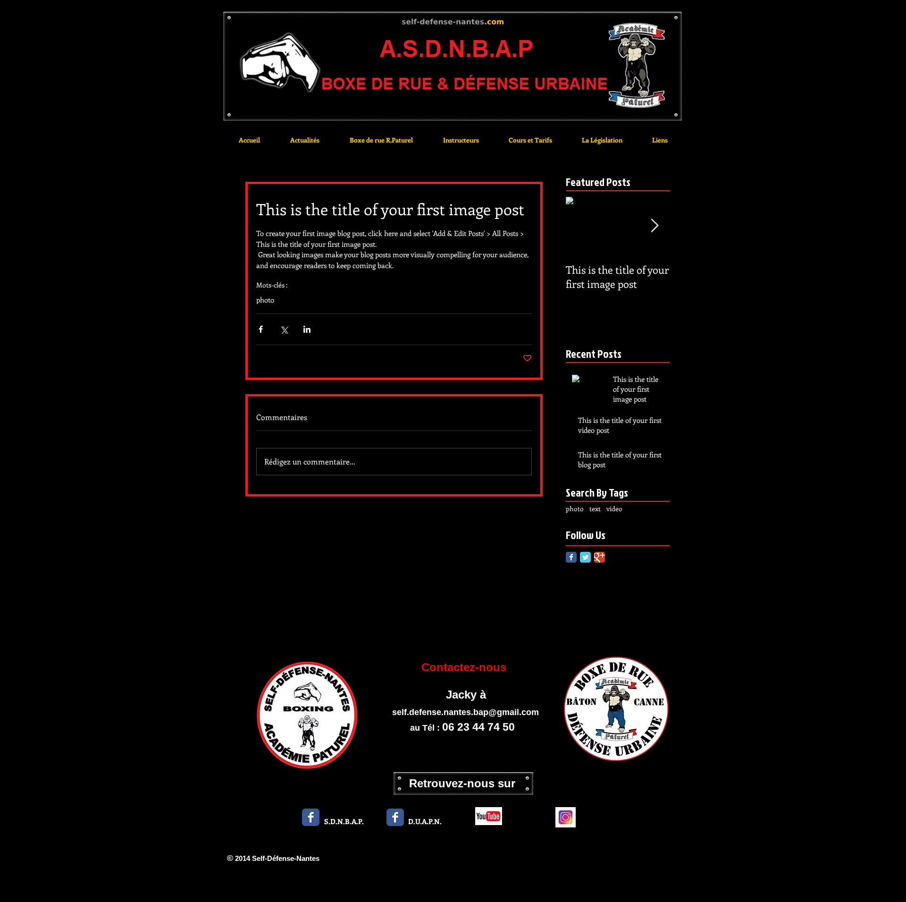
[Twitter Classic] (585, 557)
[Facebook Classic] (571, 557)
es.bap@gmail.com (500, 712)
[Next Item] (654, 226)
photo (265, 299)
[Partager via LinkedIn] (306, 329)
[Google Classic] (599, 557)
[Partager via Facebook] (260, 329)
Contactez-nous (465, 667)
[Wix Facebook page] (310, 817)
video (614, 508)
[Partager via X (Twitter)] (283, 329)
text (595, 508)
